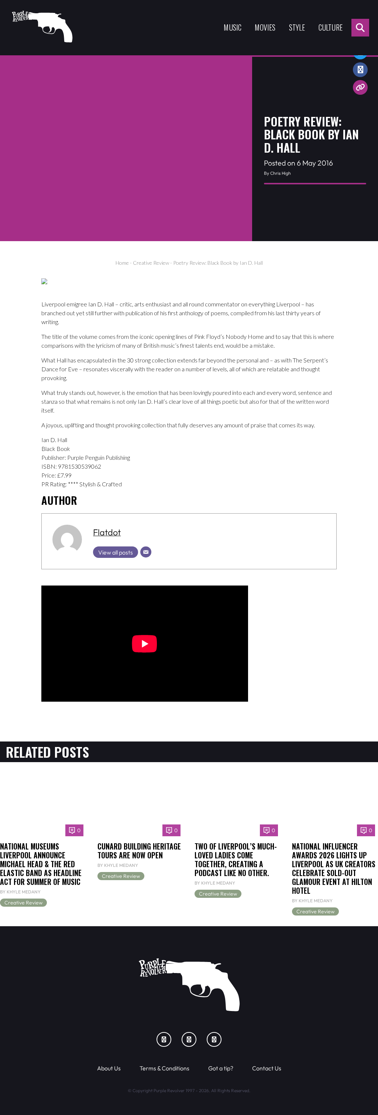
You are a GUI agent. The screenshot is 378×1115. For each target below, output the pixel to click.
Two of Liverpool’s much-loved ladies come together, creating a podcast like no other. (236, 859)
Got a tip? (220, 1068)
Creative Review (151, 263)
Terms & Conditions (164, 1068)
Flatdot (107, 532)
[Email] (145, 552)
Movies (265, 27)
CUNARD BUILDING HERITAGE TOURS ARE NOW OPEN (139, 851)
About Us (109, 1068)
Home (122, 263)
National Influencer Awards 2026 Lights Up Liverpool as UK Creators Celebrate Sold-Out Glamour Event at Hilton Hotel (333, 868)
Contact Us (266, 1068)
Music (232, 27)
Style (297, 27)
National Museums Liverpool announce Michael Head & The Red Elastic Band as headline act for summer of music (41, 864)
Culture (331, 27)
